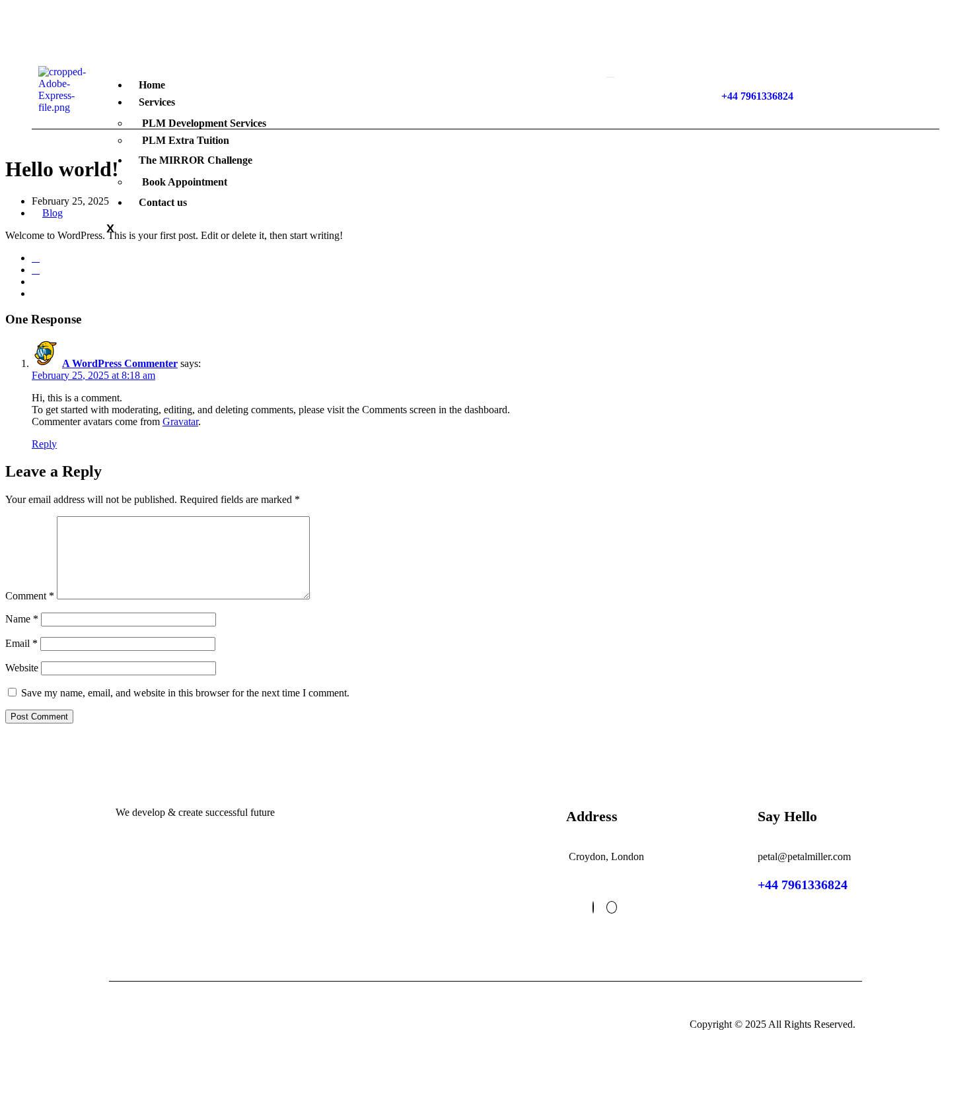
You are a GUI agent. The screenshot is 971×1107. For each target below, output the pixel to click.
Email (21, 643)
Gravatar (180, 421)
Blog (52, 212)
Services (157, 102)
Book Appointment (184, 181)
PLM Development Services (204, 123)
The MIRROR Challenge (195, 160)
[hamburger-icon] (610, 77)
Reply (44, 444)
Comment (29, 595)
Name (21, 618)
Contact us (163, 202)
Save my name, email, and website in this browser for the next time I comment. (185, 692)
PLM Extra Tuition (185, 140)
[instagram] (611, 907)
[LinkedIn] (593, 907)
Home (152, 84)
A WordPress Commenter (120, 363)
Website (21, 667)
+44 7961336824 (802, 884)
